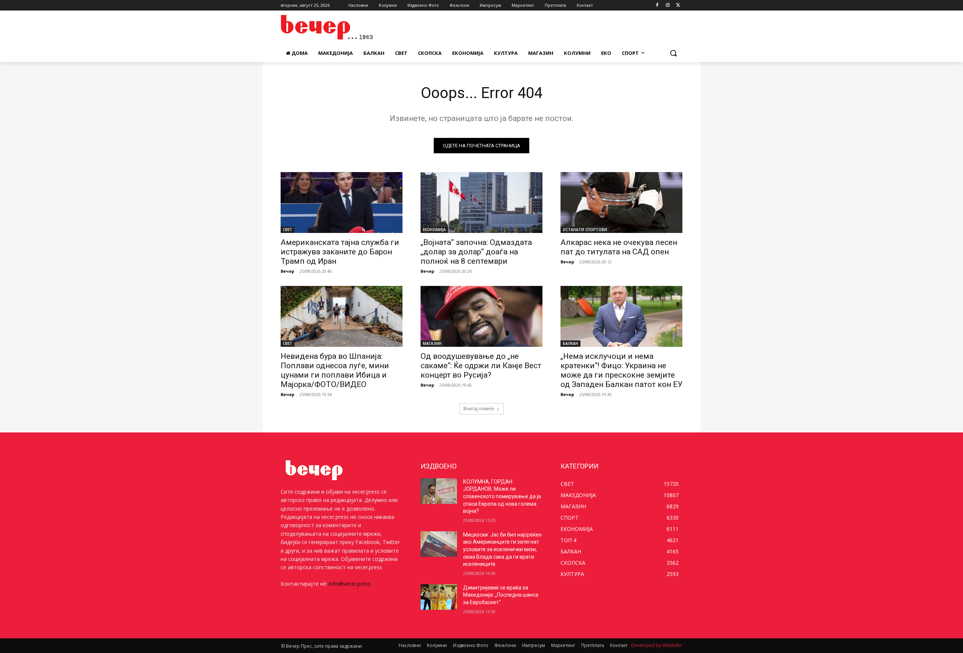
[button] (673, 53)
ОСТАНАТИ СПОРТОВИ (585, 229)
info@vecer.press (350, 583)
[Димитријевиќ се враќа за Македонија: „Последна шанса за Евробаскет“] (439, 597)
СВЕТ (287, 229)
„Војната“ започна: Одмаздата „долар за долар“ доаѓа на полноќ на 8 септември (476, 252)
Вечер (287, 271)
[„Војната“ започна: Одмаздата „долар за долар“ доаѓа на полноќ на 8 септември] (481, 202)
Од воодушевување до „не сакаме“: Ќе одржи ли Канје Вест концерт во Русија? (481, 365)
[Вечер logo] (341, 27)
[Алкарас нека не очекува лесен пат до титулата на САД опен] (621, 202)
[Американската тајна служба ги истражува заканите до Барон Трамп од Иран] (342, 202)
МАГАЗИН (432, 343)
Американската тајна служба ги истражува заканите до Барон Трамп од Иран (340, 252)
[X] (678, 5)
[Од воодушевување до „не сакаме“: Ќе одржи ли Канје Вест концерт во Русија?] (481, 316)
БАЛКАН (570, 343)
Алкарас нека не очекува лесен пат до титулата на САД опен (618, 247)
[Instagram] (667, 5)
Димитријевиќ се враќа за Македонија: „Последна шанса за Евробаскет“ (500, 595)
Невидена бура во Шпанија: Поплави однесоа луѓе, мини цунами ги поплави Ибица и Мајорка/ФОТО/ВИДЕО (335, 370)
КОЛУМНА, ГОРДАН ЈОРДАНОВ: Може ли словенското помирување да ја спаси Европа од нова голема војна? (502, 496)
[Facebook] (657, 5)
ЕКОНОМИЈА (434, 229)
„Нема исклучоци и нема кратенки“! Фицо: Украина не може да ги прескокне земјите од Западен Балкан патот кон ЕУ (621, 370)
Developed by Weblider (656, 645)
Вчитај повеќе (478, 408)
